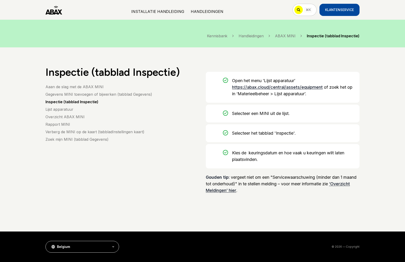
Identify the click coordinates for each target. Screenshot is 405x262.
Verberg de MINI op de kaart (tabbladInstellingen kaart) (94, 131)
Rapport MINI (57, 124)
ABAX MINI (285, 36)
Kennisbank (217, 36)
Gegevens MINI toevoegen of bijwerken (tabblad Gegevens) (98, 94)
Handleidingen (251, 36)
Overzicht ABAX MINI (65, 116)
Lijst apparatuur (59, 109)
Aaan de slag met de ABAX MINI (74, 86)
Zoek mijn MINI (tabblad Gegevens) (77, 139)
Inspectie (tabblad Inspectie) (71, 101)
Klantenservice (339, 10)
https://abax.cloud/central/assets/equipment (277, 87)
